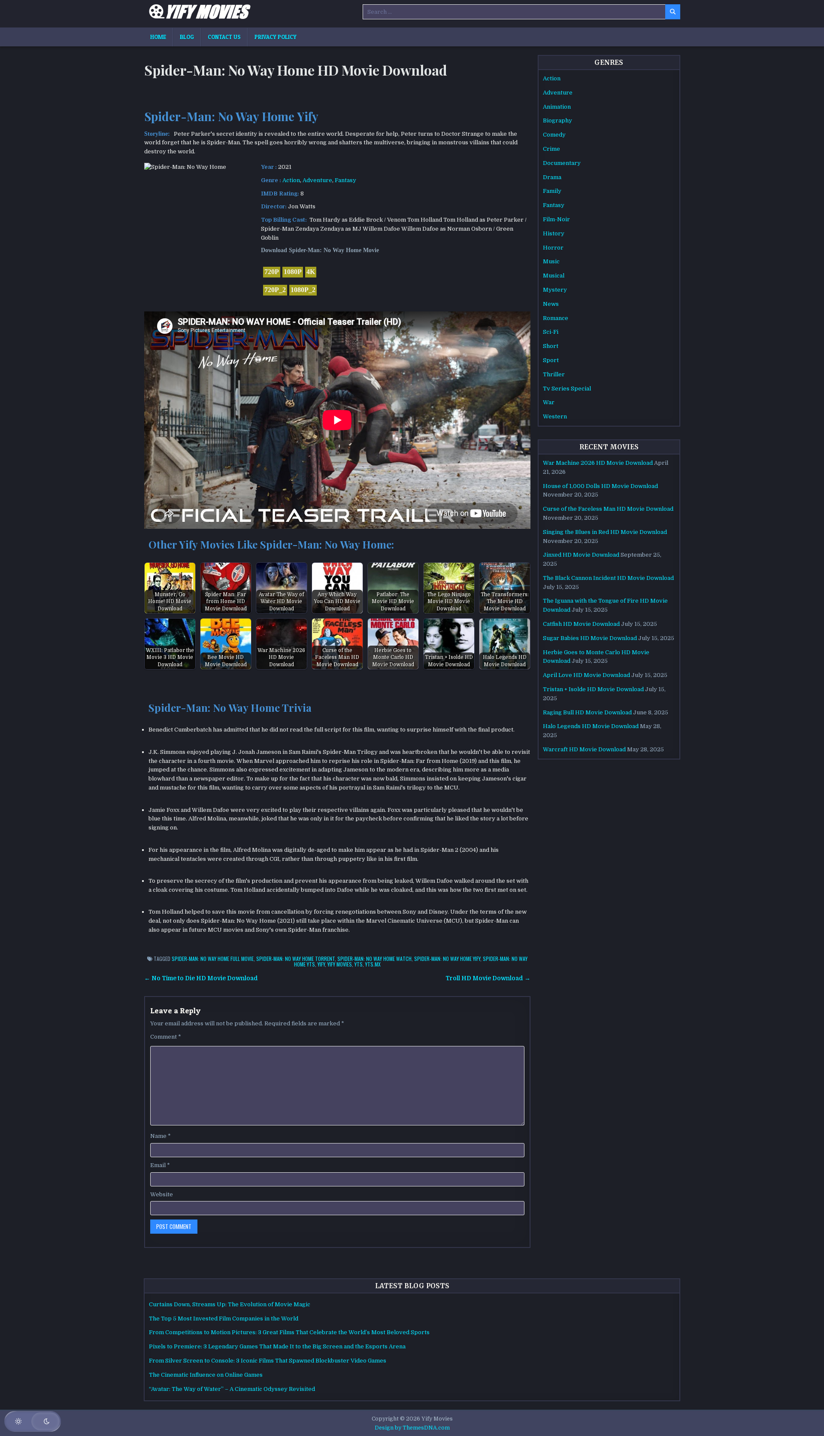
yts (358, 964)
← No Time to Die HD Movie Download (201, 978)
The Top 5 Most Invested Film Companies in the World (223, 1318)
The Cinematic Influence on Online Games (206, 1375)
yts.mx (373, 964)
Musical (553, 275)
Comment (165, 1037)
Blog (187, 37)
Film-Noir (556, 219)
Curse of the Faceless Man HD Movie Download (608, 509)
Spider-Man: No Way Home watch (374, 958)
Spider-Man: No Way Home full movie (213, 958)
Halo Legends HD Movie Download (591, 726)
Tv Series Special (567, 388)
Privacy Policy (275, 37)
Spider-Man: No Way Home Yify (447, 958)
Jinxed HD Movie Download (581, 555)
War (548, 402)
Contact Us (224, 37)
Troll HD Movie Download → (487, 978)
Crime (551, 149)
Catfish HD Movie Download (581, 624)
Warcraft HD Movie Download (584, 749)
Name (160, 1136)
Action (291, 180)
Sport (551, 360)
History (553, 233)
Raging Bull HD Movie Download (587, 712)
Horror (553, 247)
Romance (555, 318)
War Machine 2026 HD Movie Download (598, 463)
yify (321, 964)
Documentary (562, 163)
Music (551, 261)
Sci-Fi (550, 332)
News (551, 304)
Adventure (317, 180)
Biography (557, 120)
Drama (552, 177)
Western (555, 416)
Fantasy (345, 180)
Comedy (554, 134)
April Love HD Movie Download (586, 675)
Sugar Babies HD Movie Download (590, 638)
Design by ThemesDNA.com (412, 1428)
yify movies (339, 964)
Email (160, 1165)
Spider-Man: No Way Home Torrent (295, 958)
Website (161, 1194)
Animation (557, 107)
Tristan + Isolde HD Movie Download (593, 689)
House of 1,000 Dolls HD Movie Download (600, 486)
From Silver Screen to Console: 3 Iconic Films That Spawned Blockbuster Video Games (267, 1360)
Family (552, 191)
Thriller (554, 374)
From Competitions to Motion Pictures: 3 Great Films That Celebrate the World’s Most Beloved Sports (289, 1332)
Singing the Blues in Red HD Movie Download (605, 532)
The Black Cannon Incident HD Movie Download (608, 578)
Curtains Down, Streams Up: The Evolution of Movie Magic (229, 1304)
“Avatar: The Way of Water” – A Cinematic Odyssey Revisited (232, 1389)
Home (158, 37)
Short (550, 346)
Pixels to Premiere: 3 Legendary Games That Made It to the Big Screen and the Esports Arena (277, 1346)
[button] (32, 1421)
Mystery (555, 290)
